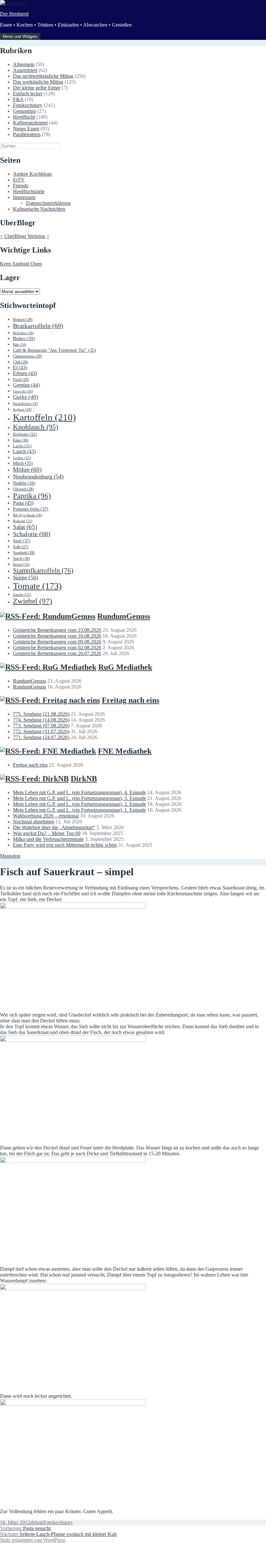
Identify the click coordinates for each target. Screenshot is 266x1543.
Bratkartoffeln (38, 325)
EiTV (19, 180)
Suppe (25, 577)
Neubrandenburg (38, 476)
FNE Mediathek (124, 751)
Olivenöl (23, 489)
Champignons (27, 356)
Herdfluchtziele (28, 191)
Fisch (21, 379)
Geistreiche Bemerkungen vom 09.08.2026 (57, 641)
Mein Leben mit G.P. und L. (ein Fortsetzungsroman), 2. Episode (79, 804)
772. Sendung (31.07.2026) (41, 731)
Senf (21, 540)
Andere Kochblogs (32, 174)
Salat (25, 527)
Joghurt (22, 409)
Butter (24, 338)
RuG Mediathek (125, 667)
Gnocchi (23, 391)
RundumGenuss (123, 616)
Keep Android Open (21, 263)
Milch (23, 463)
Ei (20, 367)
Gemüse (26, 385)
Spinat (21, 564)
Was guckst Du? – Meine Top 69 (46, 833)
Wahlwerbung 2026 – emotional (46, 816)
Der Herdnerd (14, 14)
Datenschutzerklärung (48, 203)
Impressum (24, 197)
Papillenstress (27, 134)
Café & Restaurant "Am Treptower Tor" (54, 350)
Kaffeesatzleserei (30, 122)
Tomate (37, 586)
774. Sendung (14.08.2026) (41, 720)
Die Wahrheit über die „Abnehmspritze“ (54, 827)
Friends (20, 185)
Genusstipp (24, 111)
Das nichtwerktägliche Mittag (43, 76)
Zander (22, 594)
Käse (20, 440)
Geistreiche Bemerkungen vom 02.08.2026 (57, 647)
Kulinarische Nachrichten (39, 209)
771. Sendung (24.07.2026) (41, 737)
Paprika (32, 496)
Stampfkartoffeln (43, 570)
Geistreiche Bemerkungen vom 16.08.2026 (57, 636)
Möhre (27, 469)
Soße (20, 547)
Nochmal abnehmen (33, 821)
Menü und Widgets (20, 36)
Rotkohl (22, 521)
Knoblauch (35, 427)
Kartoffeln (44, 417)
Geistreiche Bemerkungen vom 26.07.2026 (57, 653)
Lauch (24, 451)
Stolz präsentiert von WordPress (32, 1540)
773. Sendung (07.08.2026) (41, 725)
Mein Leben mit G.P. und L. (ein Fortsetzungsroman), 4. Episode (79, 792)
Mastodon (10, 856)
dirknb (36, 1522)
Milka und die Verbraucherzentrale (48, 839)
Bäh (19, 345)
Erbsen (25, 373)
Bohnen (22, 319)
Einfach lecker (27, 93)
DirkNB (84, 778)
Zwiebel (32, 601)
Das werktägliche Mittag (38, 82)
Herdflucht (24, 117)
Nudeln (24, 483)
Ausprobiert (25, 70)
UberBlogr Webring (24, 236)
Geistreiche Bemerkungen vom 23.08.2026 (57, 630)
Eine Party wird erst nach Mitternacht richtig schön (65, 845)
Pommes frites (30, 509)
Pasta (23, 503)
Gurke (25, 397)
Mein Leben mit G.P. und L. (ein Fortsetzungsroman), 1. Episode (79, 810)
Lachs (22, 446)
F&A (18, 99)
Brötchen (23, 333)
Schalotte (31, 534)
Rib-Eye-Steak (27, 515)
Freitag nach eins (130, 700)
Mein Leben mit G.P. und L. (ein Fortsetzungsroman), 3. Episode (79, 798)
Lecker (22, 458)
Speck (21, 558)
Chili (20, 362)
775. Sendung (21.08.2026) (41, 714)
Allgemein (23, 64)
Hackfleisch (25, 404)
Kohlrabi (25, 434)
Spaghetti (24, 552)
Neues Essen (26, 128)
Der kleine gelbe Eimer (36, 87)
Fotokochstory (27, 105)
